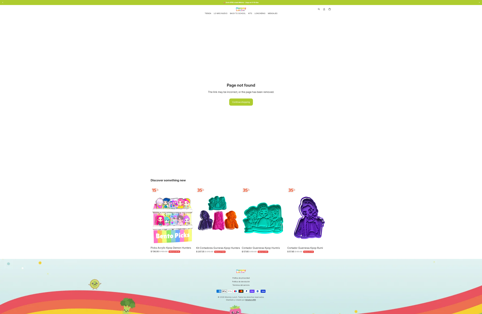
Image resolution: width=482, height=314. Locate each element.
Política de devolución (241, 282)
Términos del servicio (241, 285)
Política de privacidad (241, 278)
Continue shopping (241, 102)
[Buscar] (319, 9)
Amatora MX (250, 300)
